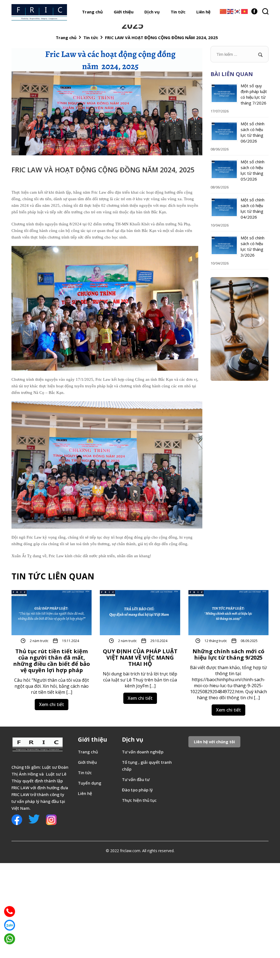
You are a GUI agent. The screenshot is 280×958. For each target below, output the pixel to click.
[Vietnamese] (244, 11)
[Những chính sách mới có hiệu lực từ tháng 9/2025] (228, 612)
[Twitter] (34, 818)
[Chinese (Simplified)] (223, 11)
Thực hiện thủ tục (139, 800)
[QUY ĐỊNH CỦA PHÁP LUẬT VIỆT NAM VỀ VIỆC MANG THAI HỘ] (140, 612)
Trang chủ (92, 11)
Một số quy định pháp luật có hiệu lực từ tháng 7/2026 (254, 94)
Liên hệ (203, 11)
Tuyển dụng (89, 783)
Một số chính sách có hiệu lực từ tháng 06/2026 (252, 132)
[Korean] (237, 11)
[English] (230, 11)
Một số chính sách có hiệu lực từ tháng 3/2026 (252, 246)
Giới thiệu (123, 11)
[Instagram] (51, 819)
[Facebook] (254, 10)
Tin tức (178, 11)
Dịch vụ (152, 11)
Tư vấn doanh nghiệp (143, 751)
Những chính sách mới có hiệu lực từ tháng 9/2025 (228, 654)
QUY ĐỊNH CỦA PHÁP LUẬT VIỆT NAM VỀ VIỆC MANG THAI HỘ (140, 657)
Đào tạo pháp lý (137, 789)
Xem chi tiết (51, 704)
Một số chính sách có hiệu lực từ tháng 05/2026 (252, 170)
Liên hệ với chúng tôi (214, 741)
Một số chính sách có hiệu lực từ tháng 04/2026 (252, 208)
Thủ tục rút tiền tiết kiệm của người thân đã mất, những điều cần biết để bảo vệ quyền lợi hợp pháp (51, 661)
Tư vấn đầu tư (136, 779)
